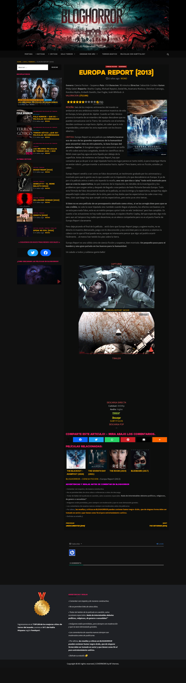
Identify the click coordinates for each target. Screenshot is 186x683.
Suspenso (122, 67)
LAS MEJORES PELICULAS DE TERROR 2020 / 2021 (45, 149)
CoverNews (101, 663)
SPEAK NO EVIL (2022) (43, 230)
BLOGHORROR (73, 478)
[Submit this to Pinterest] (128, 439)
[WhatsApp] (112, 439)
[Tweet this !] (96, 439)
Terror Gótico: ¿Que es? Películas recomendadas (46, 133)
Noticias (48, 100)
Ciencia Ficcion (111, 67)
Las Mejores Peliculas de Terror (31, 100)
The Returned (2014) (158, 524)
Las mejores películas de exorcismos (38, 102)
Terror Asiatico (109, 54)
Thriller (53, 228)
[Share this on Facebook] (80, 439)
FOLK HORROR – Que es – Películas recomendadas (46, 117)
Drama (41, 228)
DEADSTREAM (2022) (43, 169)
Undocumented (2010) (75, 524)
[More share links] (159, 439)
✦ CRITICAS (52, 54)
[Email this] (143, 439)
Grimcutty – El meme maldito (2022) (44, 184)
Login (161, 544)
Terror (35, 146)
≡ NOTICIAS (40, 54)
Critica (35, 167)
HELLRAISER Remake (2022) (46, 200)
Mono (124, 78)
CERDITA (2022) (40, 215)
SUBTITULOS (116, 420)
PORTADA (28, 54)
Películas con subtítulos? (132, 54)
